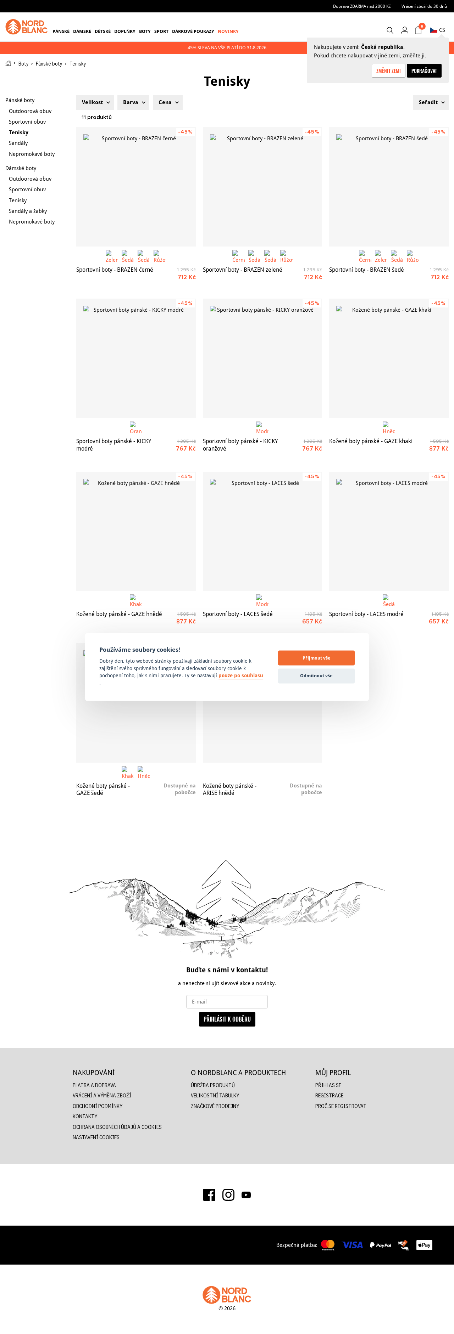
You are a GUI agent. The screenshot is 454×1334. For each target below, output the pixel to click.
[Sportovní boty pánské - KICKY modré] (136, 358)
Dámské (82, 31)
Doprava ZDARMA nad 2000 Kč (362, 6)
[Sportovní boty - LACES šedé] (262, 531)
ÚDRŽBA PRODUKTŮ (213, 1085)
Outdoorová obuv (30, 111)
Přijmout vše (317, 658)
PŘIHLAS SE (328, 1085)
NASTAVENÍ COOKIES (96, 1137)
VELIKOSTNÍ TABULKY (215, 1095)
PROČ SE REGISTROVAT (340, 1106)
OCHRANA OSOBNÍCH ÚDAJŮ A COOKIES (117, 1127)
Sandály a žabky (28, 211)
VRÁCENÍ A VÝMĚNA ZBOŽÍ (102, 1095)
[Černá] (238, 256)
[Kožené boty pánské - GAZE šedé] (136, 703)
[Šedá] (128, 256)
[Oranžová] (136, 428)
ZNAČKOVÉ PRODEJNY (215, 1106)
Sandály (18, 143)
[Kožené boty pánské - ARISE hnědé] (262, 703)
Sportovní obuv (27, 121)
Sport (161, 31)
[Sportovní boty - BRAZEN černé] (136, 187)
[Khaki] (136, 600)
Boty (145, 31)
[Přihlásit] (404, 30)
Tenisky (18, 132)
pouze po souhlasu (240, 676)
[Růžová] (160, 256)
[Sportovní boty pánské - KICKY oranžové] (262, 358)
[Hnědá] (389, 428)
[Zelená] (112, 256)
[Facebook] (209, 1195)
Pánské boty (49, 64)
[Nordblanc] (26, 27)
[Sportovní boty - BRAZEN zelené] (262, 187)
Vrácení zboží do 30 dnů (424, 6)
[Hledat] (389, 30)
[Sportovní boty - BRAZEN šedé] (389, 187)
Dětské (103, 31)
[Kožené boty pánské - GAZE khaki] (389, 358)
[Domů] (8, 63)
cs (442, 30)
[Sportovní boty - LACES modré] (389, 531)
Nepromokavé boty (32, 154)
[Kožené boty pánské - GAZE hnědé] (136, 531)
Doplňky (124, 31)
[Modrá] (262, 428)
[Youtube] (246, 1195)
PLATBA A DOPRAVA (94, 1085)
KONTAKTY (85, 1116)
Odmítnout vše (316, 675)
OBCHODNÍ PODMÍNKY (97, 1106)
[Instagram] (228, 1195)
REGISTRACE (329, 1095)
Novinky (228, 31)
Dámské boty (20, 168)
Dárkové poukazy (193, 31)
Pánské (61, 31)
